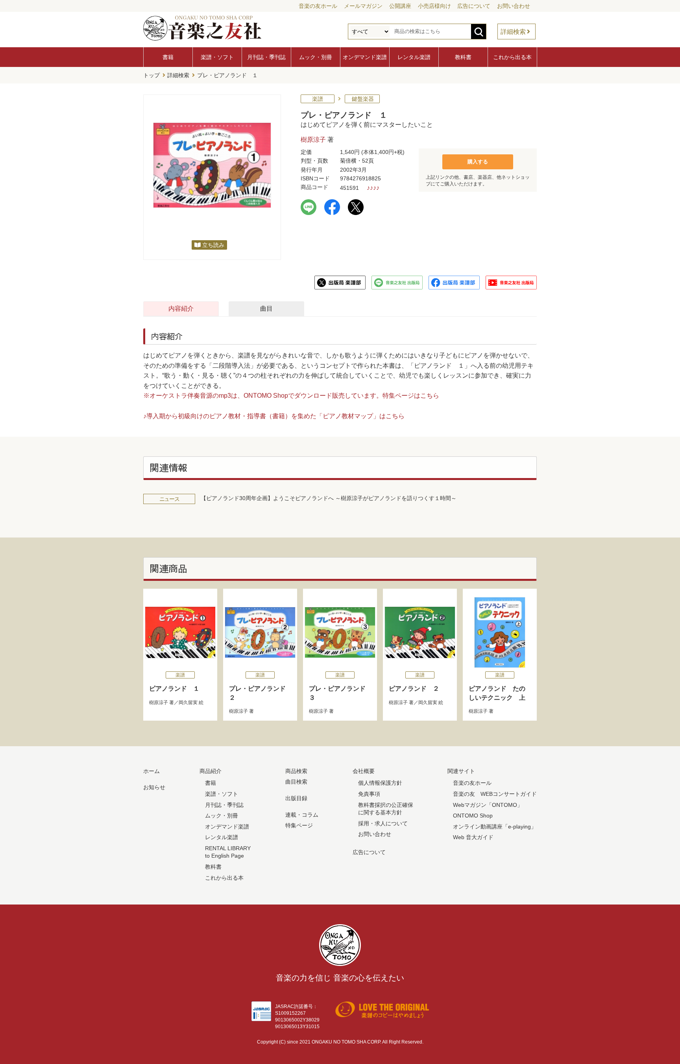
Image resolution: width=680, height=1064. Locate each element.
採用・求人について (383, 823)
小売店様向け (434, 6)
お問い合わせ (513, 6)
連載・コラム (301, 815)
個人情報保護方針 (380, 783)
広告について (473, 6)
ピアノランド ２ (414, 688)
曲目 (266, 308)
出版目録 (296, 798)
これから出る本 (512, 57)
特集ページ (299, 825)
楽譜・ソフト (217, 57)
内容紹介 (181, 308)
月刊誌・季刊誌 (266, 57)
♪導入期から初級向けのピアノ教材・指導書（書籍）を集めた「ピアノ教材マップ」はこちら (274, 416)
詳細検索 (513, 31)
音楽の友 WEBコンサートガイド (495, 794)
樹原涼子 (313, 139)
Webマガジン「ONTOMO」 (488, 805)
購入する (478, 162)
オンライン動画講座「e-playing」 (494, 826)
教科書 (463, 57)
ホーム (151, 771)
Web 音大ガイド (473, 837)
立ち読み (213, 245)
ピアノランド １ (174, 688)
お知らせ (154, 787)
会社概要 (364, 771)
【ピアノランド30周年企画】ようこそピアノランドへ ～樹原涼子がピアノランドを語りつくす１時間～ (328, 498)
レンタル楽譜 (414, 57)
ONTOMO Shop (473, 815)
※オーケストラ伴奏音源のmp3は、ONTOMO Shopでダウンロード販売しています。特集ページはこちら (291, 395)
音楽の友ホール (318, 6)
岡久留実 (188, 702)
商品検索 (296, 771)
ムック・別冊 (315, 57)
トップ (151, 75)
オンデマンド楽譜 (365, 57)
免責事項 (369, 794)
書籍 (168, 57)
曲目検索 (296, 782)
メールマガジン (363, 6)
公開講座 (400, 6)
